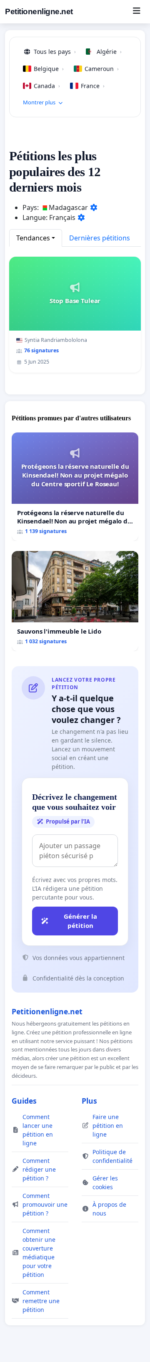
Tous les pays (55, 52)
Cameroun (102, 69)
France (93, 86)
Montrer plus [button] (39, 102)
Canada (47, 86)
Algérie (109, 52)
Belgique (49, 69)
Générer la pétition (80, 921)
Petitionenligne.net (39, 11)
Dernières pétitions (99, 238)
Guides (24, 1101)
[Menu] (136, 11)
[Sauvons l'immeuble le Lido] (75, 601)
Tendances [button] (33, 238)
